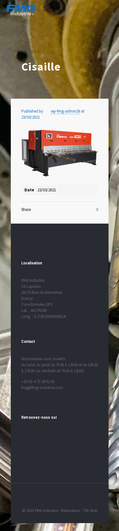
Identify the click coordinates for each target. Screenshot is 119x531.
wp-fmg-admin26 (65, 111)
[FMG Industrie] (20, 9)
